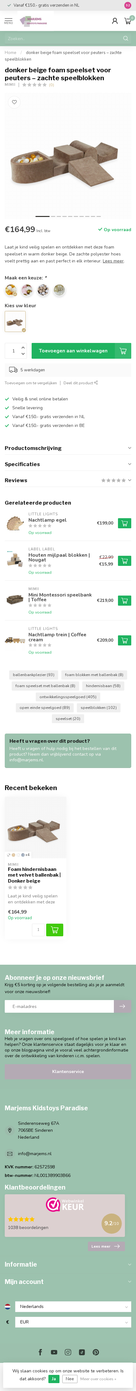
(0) (51, 84)
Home (10, 53)
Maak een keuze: (25, 277)
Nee (70, 1379)
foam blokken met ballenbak (94, 674)
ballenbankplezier (33, 674)
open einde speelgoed (45, 707)
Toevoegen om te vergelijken (31, 383)
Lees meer (100, 1246)
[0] (127, 21)
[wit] (18, 855)
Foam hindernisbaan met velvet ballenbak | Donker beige (34, 875)
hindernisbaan (103, 685)
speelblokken (99, 707)
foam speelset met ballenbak (45, 685)
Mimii (10, 85)
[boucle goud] (8, 855)
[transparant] (23, 855)
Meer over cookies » (98, 1379)
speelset (68, 718)
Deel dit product (79, 383)
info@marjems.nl (35, 1154)
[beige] (13, 855)
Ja (54, 1379)
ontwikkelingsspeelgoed (68, 696)
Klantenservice (68, 1072)
